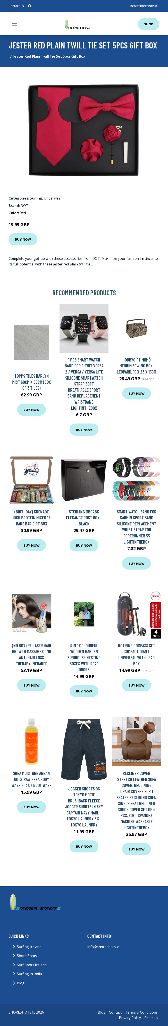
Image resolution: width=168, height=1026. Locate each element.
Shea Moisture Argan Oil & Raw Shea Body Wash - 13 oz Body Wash (32, 779)
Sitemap (151, 1017)
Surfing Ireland (29, 946)
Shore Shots (27, 955)
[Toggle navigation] (14, 23)
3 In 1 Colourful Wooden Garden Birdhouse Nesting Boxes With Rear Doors (84, 657)
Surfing (36, 198)
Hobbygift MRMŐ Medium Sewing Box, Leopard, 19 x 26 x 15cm (136, 365)
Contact (115, 1012)
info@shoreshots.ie (144, 6)
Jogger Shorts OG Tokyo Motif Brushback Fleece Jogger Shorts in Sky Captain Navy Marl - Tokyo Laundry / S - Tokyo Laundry (84, 807)
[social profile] (29, 6)
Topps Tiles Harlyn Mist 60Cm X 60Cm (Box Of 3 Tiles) (31, 382)
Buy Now (23, 239)
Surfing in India (29, 973)
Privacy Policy (130, 1017)
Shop (148, 24)
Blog (20, 983)
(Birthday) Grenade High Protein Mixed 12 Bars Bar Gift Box (32, 517)
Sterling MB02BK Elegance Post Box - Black (84, 517)
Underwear (53, 198)
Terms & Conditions (141, 1012)
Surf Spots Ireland (32, 964)
